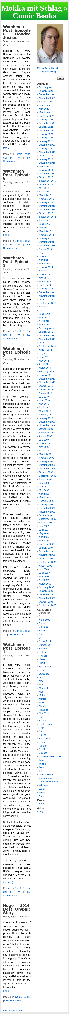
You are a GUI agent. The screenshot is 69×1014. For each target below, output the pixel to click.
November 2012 (47, 295)
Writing (42, 792)
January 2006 (46, 590)
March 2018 (45, 166)
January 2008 (46, 504)
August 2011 (45, 349)
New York (44, 713)
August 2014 (45, 249)
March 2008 (45, 497)
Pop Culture (45, 738)
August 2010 (45, 392)
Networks (43, 709)
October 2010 (46, 385)
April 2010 (44, 407)
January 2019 (46, 159)
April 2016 (44, 191)
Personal (43, 720)
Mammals (44, 688)
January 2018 (46, 169)
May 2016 (44, 187)
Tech (41, 759)
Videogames (45, 777)
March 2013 (45, 281)
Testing (42, 763)
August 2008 (45, 479)
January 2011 (46, 374)
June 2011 (44, 356)
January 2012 (46, 331)
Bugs (41, 634)
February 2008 (46, 500)
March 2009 (45, 454)
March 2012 (45, 324)
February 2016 (46, 198)
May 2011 (44, 360)
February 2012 (46, 328)
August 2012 (45, 306)
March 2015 (45, 231)
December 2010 (47, 378)
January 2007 (46, 547)
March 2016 (45, 195)
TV (18, 157)
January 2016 (46, 202)
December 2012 (47, 292)
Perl (41, 716)
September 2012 (47, 303)
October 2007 (46, 515)
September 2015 (47, 216)
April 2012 (44, 321)
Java (41, 670)
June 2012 (44, 313)
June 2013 (44, 274)
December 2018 (47, 162)
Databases (44, 644)
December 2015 (47, 205)
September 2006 (47, 562)
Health (42, 662)
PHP (41, 727)
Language (44, 673)
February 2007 (46, 544)
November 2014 (47, 245)
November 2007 (47, 511)
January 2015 (46, 238)
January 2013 (46, 288)
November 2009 (47, 425)
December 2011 (47, 335)
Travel (42, 767)
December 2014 (47, 241)
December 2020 (47, 144)
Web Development (48, 781)
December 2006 (47, 551)
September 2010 (47, 389)
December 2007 (47, 508)
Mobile (42, 695)
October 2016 (46, 184)
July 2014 (44, 252)
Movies (42, 698)
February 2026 (46, 87)
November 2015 (47, 209)
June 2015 (44, 223)
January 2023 (46, 133)
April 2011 (44, 364)
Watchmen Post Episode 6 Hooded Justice (17, 32)
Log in (42, 811)
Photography (45, 724)
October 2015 (46, 213)
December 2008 (47, 464)
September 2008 (47, 475)
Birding (42, 623)
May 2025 (44, 108)
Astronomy (44, 619)
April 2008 (44, 493)
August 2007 (45, 522)
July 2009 (44, 439)
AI (40, 616)
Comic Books (22, 154)
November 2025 (47, 98)
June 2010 (44, 400)
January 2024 (46, 126)
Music (42, 702)
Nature (42, 706)
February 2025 (46, 116)
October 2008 (46, 472)
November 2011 (47, 339)
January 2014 (46, 267)
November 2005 (47, 597)
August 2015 (45, 220)
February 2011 (46, 371)
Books (42, 630)
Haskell (42, 659)
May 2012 (44, 317)
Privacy (43, 741)
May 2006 (44, 576)
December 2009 (47, 421)
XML (41, 795)
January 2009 (46, 461)
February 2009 (46, 457)
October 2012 (46, 299)
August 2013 (45, 270)
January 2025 (46, 119)
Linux (41, 677)
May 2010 (44, 403)
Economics (44, 648)
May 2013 (44, 277)
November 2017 (47, 173)
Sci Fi (7, 157)
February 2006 (46, 587)
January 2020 (46, 148)
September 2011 (47, 346)
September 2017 (47, 180)
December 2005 (47, 594)
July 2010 (44, 396)
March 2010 (45, 410)
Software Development (50, 756)
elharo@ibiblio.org (46, 71)
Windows (43, 785)
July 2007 (44, 526)
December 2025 (47, 94)
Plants (42, 731)
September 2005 (47, 605)
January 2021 (46, 141)
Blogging (43, 626)
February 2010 (46, 414)
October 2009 (46, 428)
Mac (41, 680)
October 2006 (46, 558)
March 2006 (45, 583)
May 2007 (44, 533)
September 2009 (47, 432)
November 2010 (47, 382)
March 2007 (45, 540)
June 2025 (44, 105)
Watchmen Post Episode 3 (17, 261)
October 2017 (46, 177)
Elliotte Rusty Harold (47, 68)
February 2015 (46, 234)
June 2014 (44, 256)
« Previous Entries (13, 1010)
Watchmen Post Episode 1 (17, 648)
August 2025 (45, 101)
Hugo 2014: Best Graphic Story (17, 909)
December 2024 (47, 123)
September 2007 (47, 518)
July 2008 (44, 482)
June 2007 (44, 529)
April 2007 (44, 536)
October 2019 (46, 155)
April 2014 (44, 259)
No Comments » (17, 159)
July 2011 (44, 353)
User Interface (46, 774)
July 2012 (44, 310)
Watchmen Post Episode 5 (17, 175)
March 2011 (45, 367)
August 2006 (45, 565)
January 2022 (46, 137)
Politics (42, 734)
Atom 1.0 (43, 803)
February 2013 (46, 285)
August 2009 (45, 436)
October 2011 (46, 342)
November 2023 (47, 130)
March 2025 (45, 112)
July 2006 (44, 569)
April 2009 (44, 450)
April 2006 (44, 579)
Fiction (42, 652)
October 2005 (46, 601)
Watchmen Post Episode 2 (17, 352)
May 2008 (44, 490)
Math (41, 691)
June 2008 (44, 486)
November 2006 (47, 554)
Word (42, 788)
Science (43, 752)
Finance (43, 655)
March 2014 (45, 263)
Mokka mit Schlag (31, 8)
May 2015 (44, 227)
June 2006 (44, 572)
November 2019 (47, 151)
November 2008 (47, 468)
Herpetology (45, 666)
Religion (43, 745)
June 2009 (44, 443)
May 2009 (44, 446)
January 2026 (46, 90)
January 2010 (46, 418)
